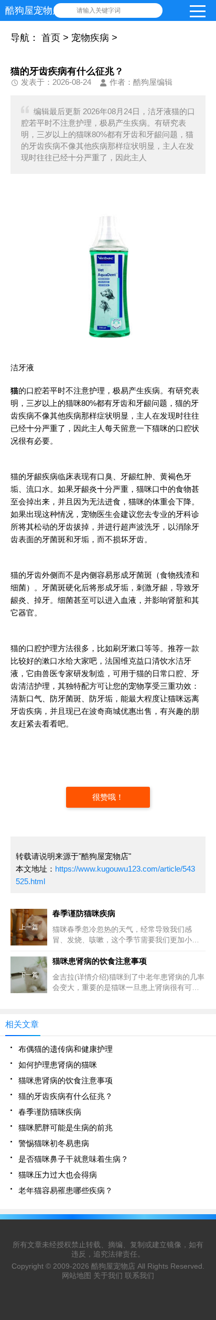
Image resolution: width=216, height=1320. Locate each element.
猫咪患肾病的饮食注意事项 (65, 1080)
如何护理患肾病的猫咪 (57, 1064)
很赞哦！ (108, 797)
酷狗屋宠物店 (113, 1266)
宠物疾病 (90, 37)
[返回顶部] (205, 1177)
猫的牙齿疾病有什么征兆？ (65, 1096)
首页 (50, 37)
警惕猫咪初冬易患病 (53, 1143)
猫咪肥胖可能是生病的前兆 (65, 1127)
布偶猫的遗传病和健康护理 (65, 1048)
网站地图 (76, 1275)
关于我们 (108, 1275)
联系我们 (139, 1275)
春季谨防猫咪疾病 (49, 1111)
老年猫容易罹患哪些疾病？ (65, 1190)
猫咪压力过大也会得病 (57, 1174)
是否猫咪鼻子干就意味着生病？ (73, 1158)
